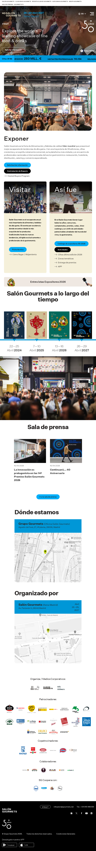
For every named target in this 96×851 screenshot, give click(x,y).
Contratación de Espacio (17, 171)
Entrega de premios (67, 262)
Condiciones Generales (65, 834)
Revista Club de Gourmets (41, 1)
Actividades (63, 250)
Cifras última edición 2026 (70, 254)
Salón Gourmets (8, 1)
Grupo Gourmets (75, 1)
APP (60, 266)
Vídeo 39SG (89, 51)
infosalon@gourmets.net (64, 807)
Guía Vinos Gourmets (60, 1)
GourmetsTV (19, 4)
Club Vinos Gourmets (23, 1)
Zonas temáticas (66, 258)
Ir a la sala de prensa (48, 497)
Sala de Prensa (7, 4)
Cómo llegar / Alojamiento (24, 254)
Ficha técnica (18, 249)
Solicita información (13, 50)
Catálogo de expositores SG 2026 (71, 244)
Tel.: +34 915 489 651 (85, 807)
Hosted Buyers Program (19, 176)
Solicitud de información (17, 165)
